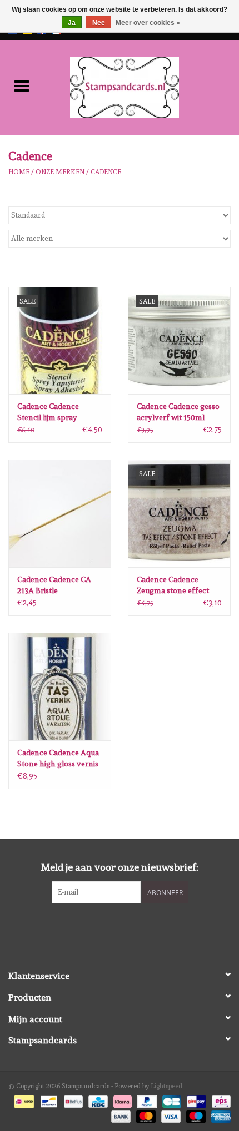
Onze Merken (60, 172)
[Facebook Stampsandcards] (110, 926)
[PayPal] (145, 1100)
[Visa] (169, 1114)
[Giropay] (195, 1100)
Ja (72, 23)
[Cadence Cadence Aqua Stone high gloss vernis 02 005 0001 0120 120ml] (59, 686)
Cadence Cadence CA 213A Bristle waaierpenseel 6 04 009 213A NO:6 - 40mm (58, 585)
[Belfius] (72, 1100)
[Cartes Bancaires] (170, 1100)
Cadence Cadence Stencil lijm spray (48, 412)
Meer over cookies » (148, 23)
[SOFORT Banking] (121, 1100)
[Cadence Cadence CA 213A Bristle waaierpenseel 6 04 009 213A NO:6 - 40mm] (59, 513)
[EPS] (219, 1100)
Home (18, 172)
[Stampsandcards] (141, 85)
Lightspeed (166, 1086)
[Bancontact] (48, 1100)
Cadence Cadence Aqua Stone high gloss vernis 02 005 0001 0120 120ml (58, 758)
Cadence (106, 172)
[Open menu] (21, 85)
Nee (98, 23)
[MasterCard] (144, 1114)
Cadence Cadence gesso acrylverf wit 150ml (178, 412)
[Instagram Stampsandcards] (129, 926)
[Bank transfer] (119, 1114)
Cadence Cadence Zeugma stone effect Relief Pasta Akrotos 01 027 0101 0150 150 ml (177, 585)
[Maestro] (194, 1114)
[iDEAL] (23, 1100)
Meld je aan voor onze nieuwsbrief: (119, 867)
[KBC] (96, 1100)
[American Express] (219, 1114)
